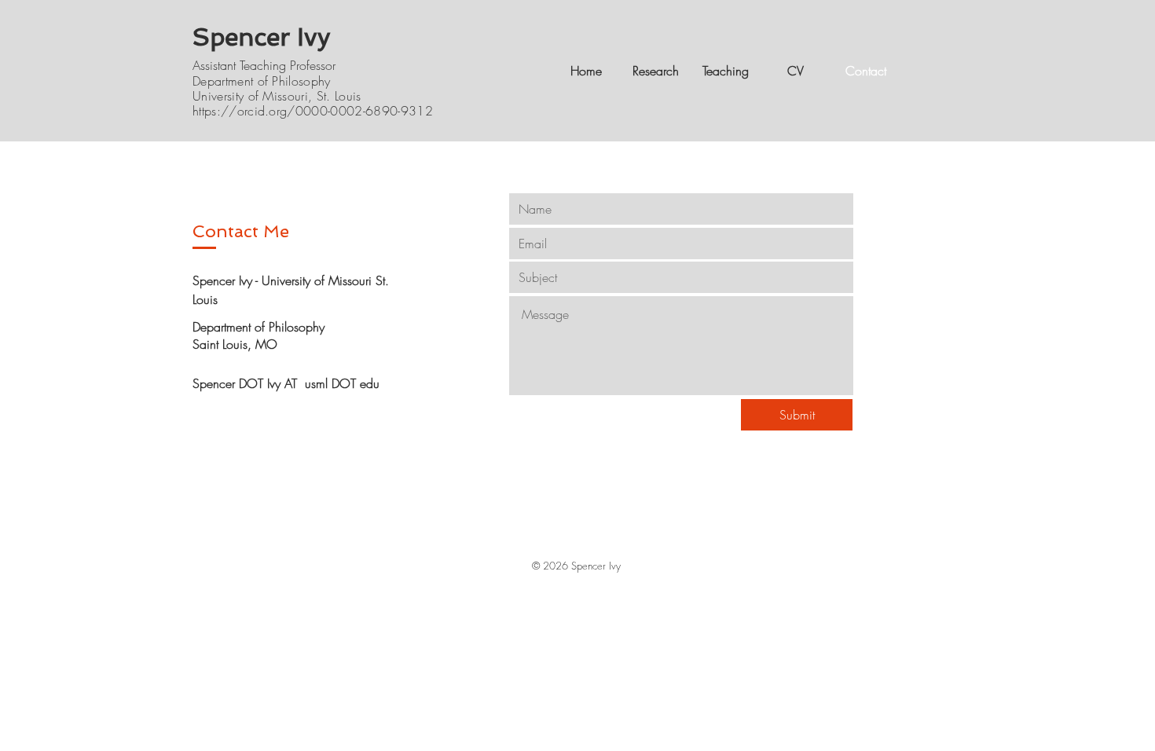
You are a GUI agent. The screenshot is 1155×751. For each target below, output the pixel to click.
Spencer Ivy (261, 37)
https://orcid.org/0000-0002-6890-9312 (312, 110)
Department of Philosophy (261, 81)
